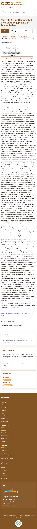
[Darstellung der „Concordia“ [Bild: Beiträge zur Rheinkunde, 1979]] (17, 50)
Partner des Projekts (7, 456)
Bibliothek (12, 8)
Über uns (3, 450)
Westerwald (4, 421)
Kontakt (3, 473)
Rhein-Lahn (4, 418)
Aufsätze (3, 430)
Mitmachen (4, 453)
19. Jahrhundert (8, 385)
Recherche (4, 438)
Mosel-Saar (4, 407)
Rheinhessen (7, 379)
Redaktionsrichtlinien (7, 458)
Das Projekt (20, 8)
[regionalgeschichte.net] (12, 3)
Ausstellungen (5, 435)
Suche (3, 467)
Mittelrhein (4, 405)
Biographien (4, 433)
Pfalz (2, 413)
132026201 (6, 342)
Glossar (3, 441)
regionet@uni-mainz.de (9, 505)
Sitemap (3, 470)
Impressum (4, 478)
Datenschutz (4, 475)
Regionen (4, 8)
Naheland (3, 410)
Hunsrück (4, 402)
